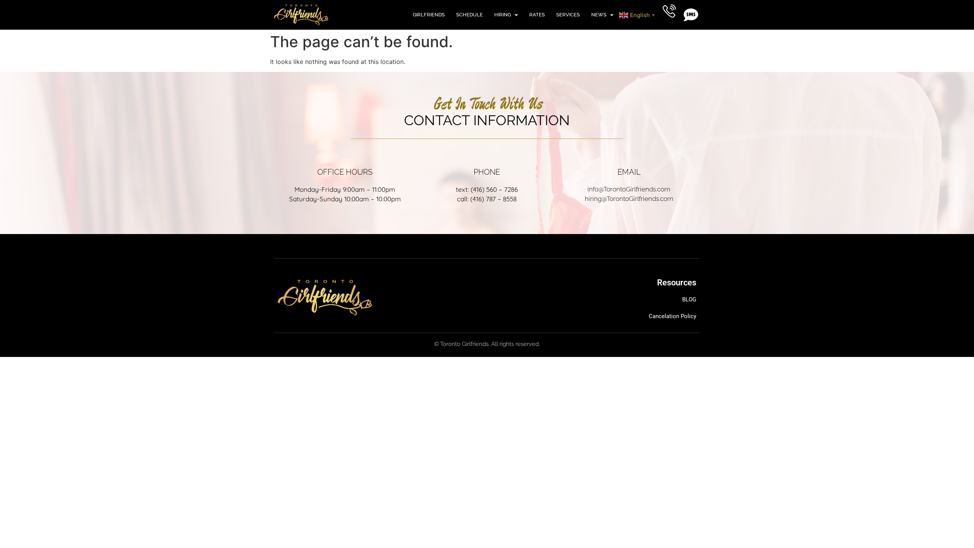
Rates (537, 15)
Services (568, 15)
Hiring (502, 15)
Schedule (469, 15)
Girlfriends (429, 15)
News (598, 15)
